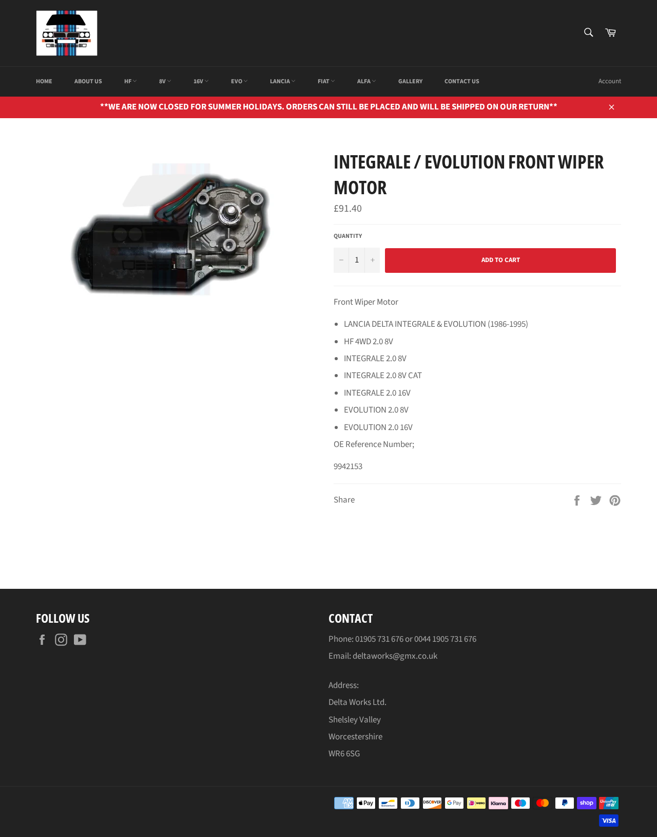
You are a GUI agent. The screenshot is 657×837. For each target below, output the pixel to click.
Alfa (364, 81)
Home (44, 81)
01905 (366, 639)
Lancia (280, 81)
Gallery (410, 81)
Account (609, 81)
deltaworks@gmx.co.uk (395, 656)
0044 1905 (432, 639)
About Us (88, 81)
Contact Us (462, 81)
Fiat (324, 81)
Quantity (348, 236)
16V (199, 81)
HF (128, 81)
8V (163, 81)
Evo (237, 81)
